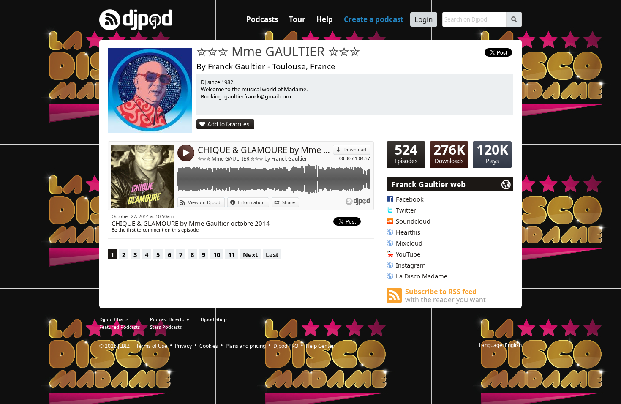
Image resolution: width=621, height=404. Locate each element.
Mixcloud (409, 243)
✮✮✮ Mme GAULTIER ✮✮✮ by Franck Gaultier (252, 158)
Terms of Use (151, 345)
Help (324, 19)
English (513, 345)
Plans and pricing (246, 345)
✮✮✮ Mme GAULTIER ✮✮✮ (278, 52)
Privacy (183, 345)
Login (423, 19)
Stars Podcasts (166, 327)
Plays (492, 153)
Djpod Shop (214, 319)
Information (251, 202)
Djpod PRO (285, 345)
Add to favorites (228, 124)
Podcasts (262, 19)
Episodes (406, 153)
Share (288, 202)
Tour (297, 19)
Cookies (208, 345)
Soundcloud (413, 221)
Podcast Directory (169, 319)
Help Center (320, 345)
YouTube (408, 254)
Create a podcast (373, 19)
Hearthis (408, 232)
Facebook (410, 199)
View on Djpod (204, 202)
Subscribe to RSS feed (445, 295)
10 (216, 254)
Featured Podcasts (119, 327)
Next (250, 254)
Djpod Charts (113, 319)
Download (354, 149)
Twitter (406, 210)
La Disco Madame (421, 276)
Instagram (411, 265)
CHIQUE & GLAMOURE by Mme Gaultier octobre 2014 (265, 150)
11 (231, 254)
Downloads (449, 153)
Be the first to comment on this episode (155, 230)
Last (272, 254)
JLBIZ (124, 345)
